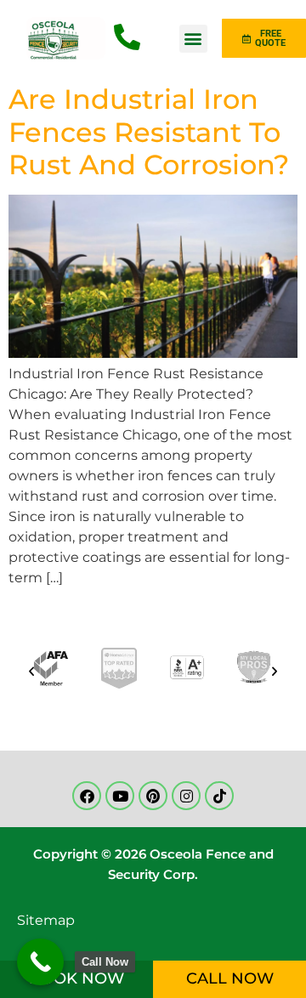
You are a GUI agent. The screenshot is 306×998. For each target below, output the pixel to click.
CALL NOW (230, 978)
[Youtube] (119, 795)
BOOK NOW (76, 978)
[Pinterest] (153, 795)
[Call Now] (40, 961)
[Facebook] (86, 795)
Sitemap (46, 920)
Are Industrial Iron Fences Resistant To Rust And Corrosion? (148, 131)
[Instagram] (186, 795)
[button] (193, 39)
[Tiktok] (219, 795)
